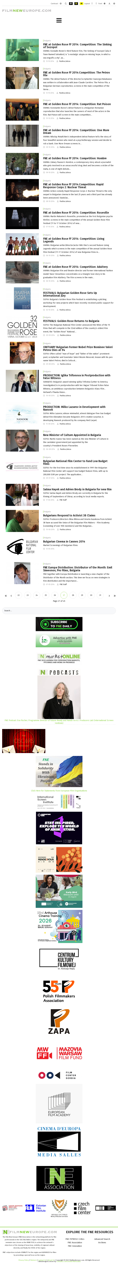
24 (37, 595)
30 (91, 595)
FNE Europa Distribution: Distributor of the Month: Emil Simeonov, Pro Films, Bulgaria (77, 569)
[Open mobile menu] (59, 20)
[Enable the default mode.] (60, 3)
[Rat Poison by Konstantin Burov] (22, 109)
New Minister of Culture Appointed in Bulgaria (72, 435)
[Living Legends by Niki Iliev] (22, 244)
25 (46, 595)
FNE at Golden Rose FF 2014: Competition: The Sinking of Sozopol (77, 46)
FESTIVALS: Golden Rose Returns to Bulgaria (71, 321)
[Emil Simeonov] (22, 573)
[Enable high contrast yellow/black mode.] (81, 3)
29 (82, 595)
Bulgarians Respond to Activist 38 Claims (69, 515)
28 (73, 595)
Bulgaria (47, 41)
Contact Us (42, 1260)
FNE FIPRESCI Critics (74, 1239)
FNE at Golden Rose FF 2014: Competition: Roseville (76, 212)
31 (100, 595)
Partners (34, 1260)
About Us (51, 1260)
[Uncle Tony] (22, 521)
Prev (11, 596)
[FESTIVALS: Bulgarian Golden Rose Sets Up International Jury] (22, 298)
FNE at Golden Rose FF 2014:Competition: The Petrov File (76, 74)
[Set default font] (109, 3)
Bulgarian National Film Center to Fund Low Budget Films (75, 462)
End (114, 596)
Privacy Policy (24, 1260)
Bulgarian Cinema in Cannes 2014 (64, 541)
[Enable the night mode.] (65, 3)
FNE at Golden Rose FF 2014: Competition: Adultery (75, 266)
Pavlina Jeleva (64, 61)
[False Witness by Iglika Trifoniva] (22, 380)
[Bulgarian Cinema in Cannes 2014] (22, 547)
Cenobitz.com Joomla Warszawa (69, 1261)
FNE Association (75, 1242)
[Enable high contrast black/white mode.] (71, 3)
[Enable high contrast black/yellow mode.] (76, 3)
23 (28, 595)
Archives (102, 1242)
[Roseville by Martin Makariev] (22, 218)
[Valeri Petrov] (22, 352)
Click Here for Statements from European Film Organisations (59, 791)
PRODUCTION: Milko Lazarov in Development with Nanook (74, 408)
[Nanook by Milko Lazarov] (22, 412)
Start (5, 596)
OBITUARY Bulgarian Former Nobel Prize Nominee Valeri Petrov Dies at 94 (78, 348)
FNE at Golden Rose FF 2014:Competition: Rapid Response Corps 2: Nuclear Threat (73, 186)
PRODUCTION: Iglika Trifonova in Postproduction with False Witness (76, 376)
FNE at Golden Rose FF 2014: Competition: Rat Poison (77, 104)
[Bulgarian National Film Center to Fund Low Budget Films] (22, 466)
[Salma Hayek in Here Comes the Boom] (22, 494)
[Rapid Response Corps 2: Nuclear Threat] (22, 190)
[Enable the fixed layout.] (92, 3)
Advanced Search (102, 1239)
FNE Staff (63, 500)
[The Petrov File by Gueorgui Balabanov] (22, 78)
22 (19, 595)
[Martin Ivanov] (22, 440)
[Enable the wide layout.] (96, 3)
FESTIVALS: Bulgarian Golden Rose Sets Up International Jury (70, 294)
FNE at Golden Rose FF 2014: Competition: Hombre (75, 158)
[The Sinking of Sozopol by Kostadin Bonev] (22, 50)
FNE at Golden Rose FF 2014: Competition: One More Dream (76, 131)
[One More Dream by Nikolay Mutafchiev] (22, 135)
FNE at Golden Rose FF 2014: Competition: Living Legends (73, 240)
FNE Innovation (75, 1246)
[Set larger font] (114, 3)
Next (109, 596)
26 (55, 595)
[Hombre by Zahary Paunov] (22, 164)
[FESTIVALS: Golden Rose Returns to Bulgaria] (22, 326)
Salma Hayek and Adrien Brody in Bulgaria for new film (77, 489)
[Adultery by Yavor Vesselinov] (22, 272)
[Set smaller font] (104, 3)
